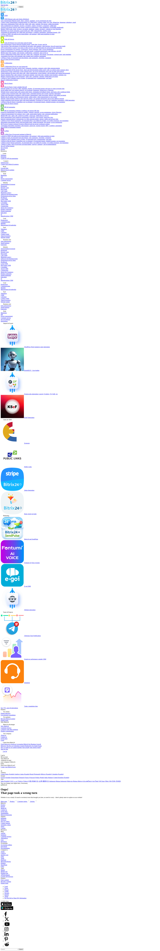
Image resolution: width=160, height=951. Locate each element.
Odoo (2, 866)
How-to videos (5, 821)
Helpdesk (3, 818)
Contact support (5, 823)
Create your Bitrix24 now (8, 767)
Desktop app (4, 873)
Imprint (6, 895)
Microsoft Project (6, 861)
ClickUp (3, 853)
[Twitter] (6, 921)
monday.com (4, 855)
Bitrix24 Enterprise (6, 815)
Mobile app (4, 871)
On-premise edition (6, 845)
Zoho (2, 856)
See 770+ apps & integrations (9, 708)
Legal (6, 886)
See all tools (4, 148)
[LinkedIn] (6, 936)
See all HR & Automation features (11, 127)
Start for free (4, 5)
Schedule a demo (6, 825)
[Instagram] (6, 931)
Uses (2, 840)
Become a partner (6, 881)
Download (4, 846)
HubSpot (3, 860)
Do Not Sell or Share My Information (15, 898)
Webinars (3, 820)
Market (3, 870)
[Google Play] (7, 909)
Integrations (4, 321)
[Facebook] (5, 916)
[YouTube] (7, 926)
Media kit (3, 808)
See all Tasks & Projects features (10, 59)
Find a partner (5, 880)
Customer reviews (6, 836)
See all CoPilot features (7, 146)
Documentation (5, 848)
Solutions (3, 835)
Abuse (6, 896)
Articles (3, 833)
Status (2, 826)
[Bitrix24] (9, 3)
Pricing (3, 149)
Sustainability (5, 813)
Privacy (6, 890)
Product (3, 805)
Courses (3, 828)
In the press (4, 811)
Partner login (4, 883)
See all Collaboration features (9, 80)
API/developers (5, 875)
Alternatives (4, 838)
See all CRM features (7, 36)
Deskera (3, 863)
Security (6, 893)
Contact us (4, 810)
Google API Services (7, 876)
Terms (6, 888)
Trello (2, 858)
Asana (2, 851)
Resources (4, 841)
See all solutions (5, 319)
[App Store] (6, 905)
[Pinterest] (6, 941)
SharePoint (4, 865)
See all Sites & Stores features (9, 103)
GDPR (6, 891)
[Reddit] (6, 946)
